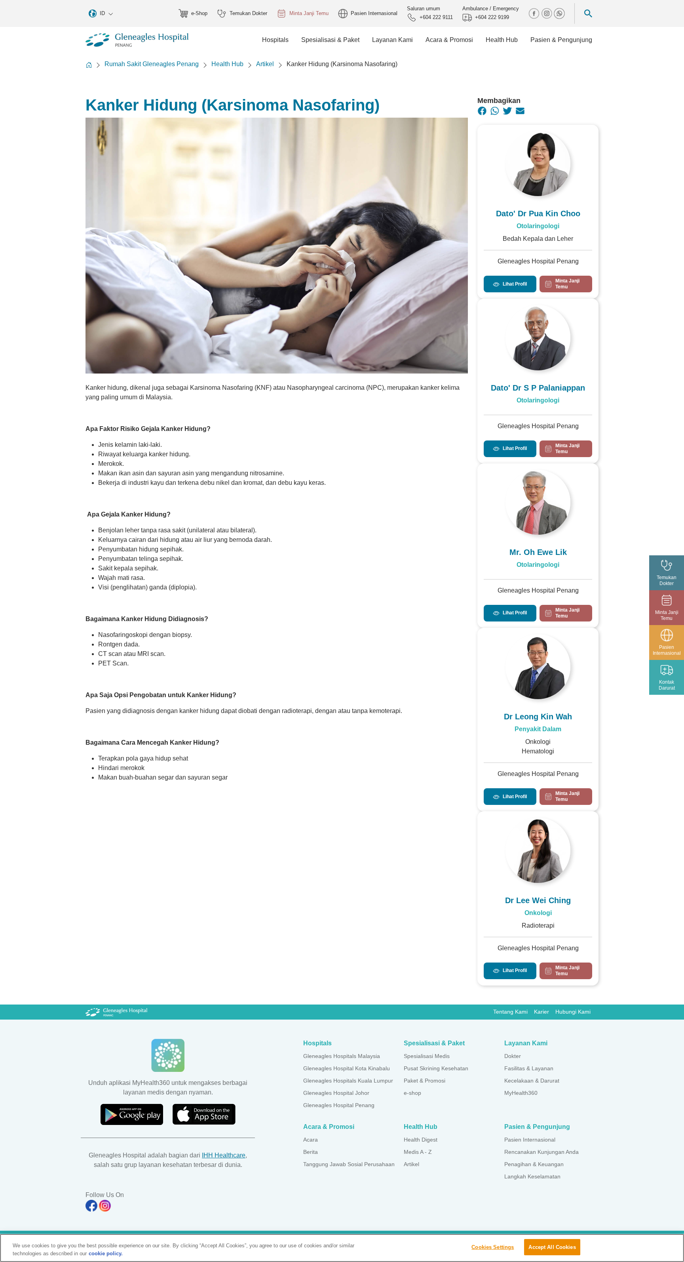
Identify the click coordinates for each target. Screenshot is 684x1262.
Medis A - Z (418, 1152)
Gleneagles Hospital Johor (336, 1093)
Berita (310, 1152)
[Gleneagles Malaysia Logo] (116, 1011)
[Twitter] (507, 111)
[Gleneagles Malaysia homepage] (137, 40)
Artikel (265, 64)
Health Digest (420, 1139)
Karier (541, 1011)
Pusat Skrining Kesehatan (436, 1068)
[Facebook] (482, 111)
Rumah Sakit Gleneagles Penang (151, 64)
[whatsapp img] (559, 13)
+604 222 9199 (492, 17)
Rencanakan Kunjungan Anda (541, 1152)
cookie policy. (106, 1253)
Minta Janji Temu (309, 13)
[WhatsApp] (495, 111)
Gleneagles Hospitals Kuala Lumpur (348, 1080)
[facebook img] (534, 13)
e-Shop (199, 13)
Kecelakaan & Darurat (531, 1080)
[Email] (520, 111)
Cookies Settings (492, 1247)
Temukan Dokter (248, 13)
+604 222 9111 (436, 17)
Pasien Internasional (374, 13)
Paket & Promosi (424, 1080)
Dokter (512, 1056)
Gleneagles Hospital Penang (338, 1105)
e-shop (412, 1093)
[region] (342, 1248)
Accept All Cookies (552, 1247)
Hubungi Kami (573, 1011)
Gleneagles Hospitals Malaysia (341, 1056)
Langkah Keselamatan (532, 1176)
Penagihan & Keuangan (534, 1164)
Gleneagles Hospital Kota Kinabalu (346, 1068)
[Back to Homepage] (89, 64)
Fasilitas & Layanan (528, 1068)
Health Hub (227, 64)
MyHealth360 (521, 1093)
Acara (310, 1139)
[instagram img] (547, 13)
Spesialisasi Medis (427, 1056)
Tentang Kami (510, 1011)
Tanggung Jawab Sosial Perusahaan (349, 1164)
